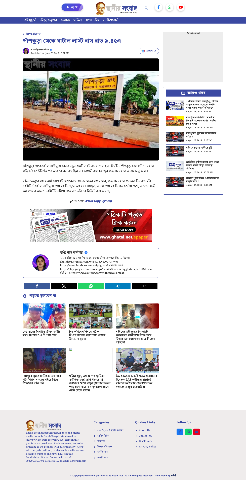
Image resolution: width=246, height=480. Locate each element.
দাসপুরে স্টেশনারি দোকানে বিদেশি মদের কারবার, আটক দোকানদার (201, 120)
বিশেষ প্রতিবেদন (33, 34)
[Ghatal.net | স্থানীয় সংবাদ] (117, 8)
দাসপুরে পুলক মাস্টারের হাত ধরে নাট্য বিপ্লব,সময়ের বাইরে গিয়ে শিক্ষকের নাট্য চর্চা (42, 380)
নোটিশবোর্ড (110, 20)
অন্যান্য (65, 20)
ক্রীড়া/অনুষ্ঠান (48, 20)
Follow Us (151, 51)
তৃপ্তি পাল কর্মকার (41, 49)
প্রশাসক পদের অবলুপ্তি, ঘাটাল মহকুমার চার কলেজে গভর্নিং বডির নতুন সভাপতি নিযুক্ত (202, 104)
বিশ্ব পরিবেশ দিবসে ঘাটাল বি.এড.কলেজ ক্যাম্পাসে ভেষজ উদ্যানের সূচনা (87, 335)
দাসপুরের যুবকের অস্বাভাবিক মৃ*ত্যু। (201, 135)
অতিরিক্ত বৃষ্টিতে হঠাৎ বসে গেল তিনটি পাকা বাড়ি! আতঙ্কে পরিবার (202, 165)
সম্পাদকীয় (93, 20)
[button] (146, 8)
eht (173, 475)
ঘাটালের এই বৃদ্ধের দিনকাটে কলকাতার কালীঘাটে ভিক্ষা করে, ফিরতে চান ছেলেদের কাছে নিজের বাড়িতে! (135, 337)
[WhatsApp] (170, 7)
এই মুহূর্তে (30, 20)
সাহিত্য (77, 20)
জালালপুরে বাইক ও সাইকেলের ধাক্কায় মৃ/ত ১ (202, 180)
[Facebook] (158, 7)
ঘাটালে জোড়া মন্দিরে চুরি (199, 148)
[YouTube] (181, 7)
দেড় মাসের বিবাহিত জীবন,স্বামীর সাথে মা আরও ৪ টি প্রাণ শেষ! (41, 333)
